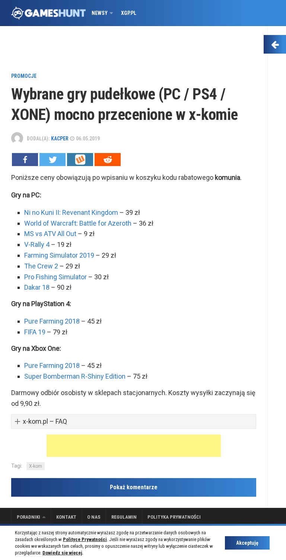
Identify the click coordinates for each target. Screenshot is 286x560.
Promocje (23, 76)
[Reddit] (108, 159)
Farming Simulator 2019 (59, 255)
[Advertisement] (134, 50)
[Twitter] (52, 159)
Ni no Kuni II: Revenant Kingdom (71, 212)
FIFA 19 (34, 332)
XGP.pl (128, 13)
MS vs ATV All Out (50, 234)
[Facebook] (25, 159)
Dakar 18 (37, 287)
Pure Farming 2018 (52, 321)
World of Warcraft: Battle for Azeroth (77, 223)
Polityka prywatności (174, 517)
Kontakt (66, 517)
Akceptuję (247, 543)
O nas (94, 517)
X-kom (35, 466)
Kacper (60, 138)
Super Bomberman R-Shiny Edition (74, 376)
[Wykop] (80, 159)
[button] (133, 421)
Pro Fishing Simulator (55, 277)
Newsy (100, 13)
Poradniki (28, 517)
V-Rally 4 (37, 244)
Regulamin (124, 517)
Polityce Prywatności (85, 539)
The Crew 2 (41, 266)
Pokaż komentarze (134, 487)
